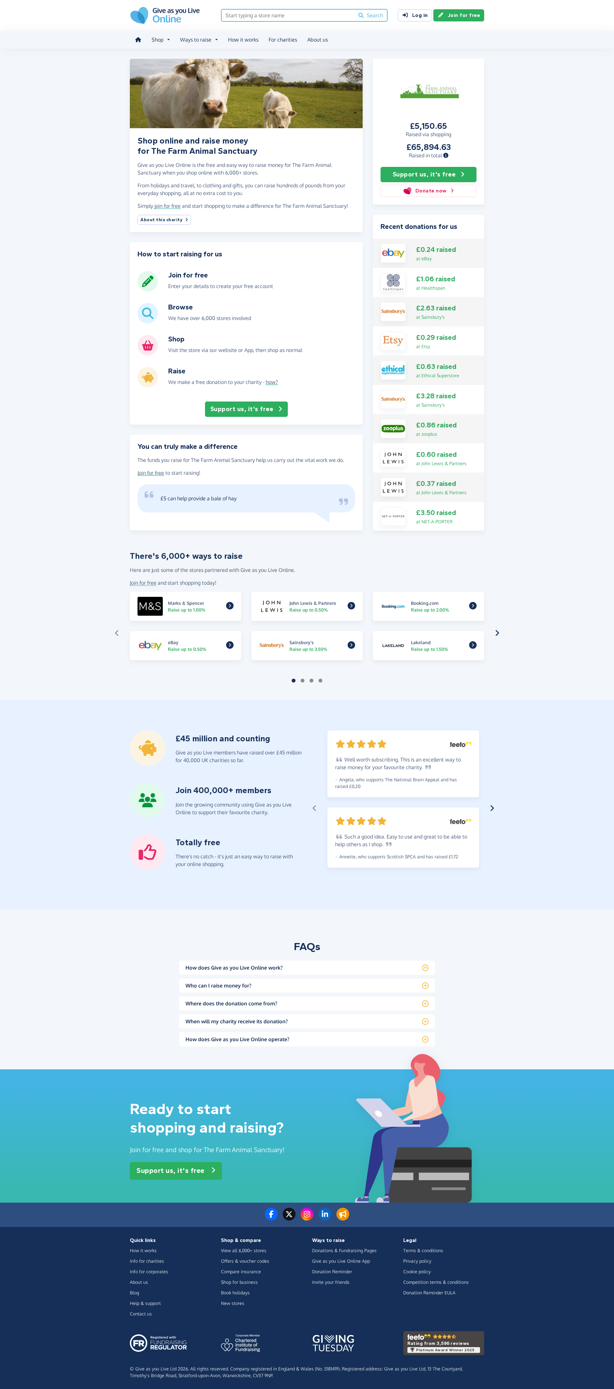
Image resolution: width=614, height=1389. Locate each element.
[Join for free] (148, 289)
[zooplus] (393, 428)
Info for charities (147, 1261)
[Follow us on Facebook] (271, 1218)
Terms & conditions (423, 1250)
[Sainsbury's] (393, 311)
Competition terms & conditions (436, 1282)
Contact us (141, 1313)
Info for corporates (149, 1271)
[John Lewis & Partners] (393, 457)
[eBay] (393, 252)
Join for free (464, 15)
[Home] (138, 40)
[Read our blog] (342, 1218)
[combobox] (288, 15)
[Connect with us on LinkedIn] (325, 1218)
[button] (445, 155)
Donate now (431, 191)
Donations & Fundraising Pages (344, 1250)
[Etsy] (393, 340)
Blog (134, 1292)
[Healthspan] (393, 282)
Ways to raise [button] (195, 39)
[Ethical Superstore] (393, 369)
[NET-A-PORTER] (393, 516)
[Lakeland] (472, 646)
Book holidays (235, 1292)
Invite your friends (331, 1282)
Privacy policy (417, 1261)
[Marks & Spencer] (229, 607)
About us (317, 39)
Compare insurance (241, 1271)
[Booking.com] (472, 607)
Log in (420, 15)
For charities (283, 39)
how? (272, 382)
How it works (243, 39)
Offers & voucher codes (245, 1261)
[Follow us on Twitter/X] (289, 1218)
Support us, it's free (424, 174)
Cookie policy (417, 1271)
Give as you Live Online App (341, 1261)
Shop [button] (157, 39)
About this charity (161, 219)
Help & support (145, 1303)
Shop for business (239, 1282)
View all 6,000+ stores (243, 1250)
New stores (232, 1303)
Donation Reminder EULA (429, 1292)
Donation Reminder (332, 1271)
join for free (167, 206)
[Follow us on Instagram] (307, 1218)
